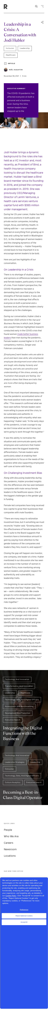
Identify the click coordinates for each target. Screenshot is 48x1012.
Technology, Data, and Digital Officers (22, 700)
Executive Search (12, 720)
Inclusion (10, 48)
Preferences (24, 910)
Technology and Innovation (17, 679)
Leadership (25, 48)
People (8, 829)
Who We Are (11, 836)
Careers (8, 842)
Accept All (24, 922)
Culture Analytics (12, 782)
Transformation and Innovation (19, 686)
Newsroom (10, 849)
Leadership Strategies (15, 762)
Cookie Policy (11, 896)
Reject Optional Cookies (24, 916)
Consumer (9, 769)
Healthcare (10, 55)
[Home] (10, 6)
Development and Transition (17, 713)
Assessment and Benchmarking (19, 706)
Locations (10, 855)
